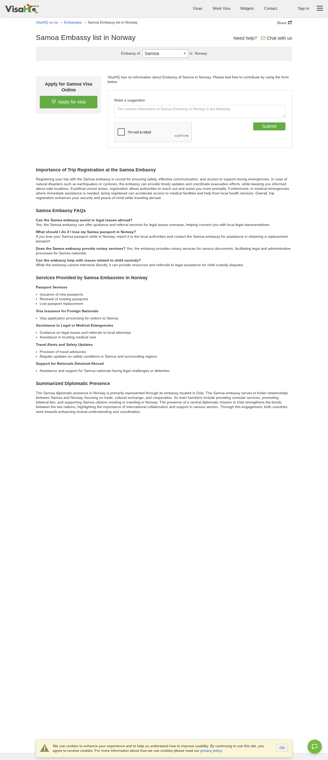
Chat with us (279, 38)
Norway (198, 53)
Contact (270, 8)
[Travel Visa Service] (22, 8)
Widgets (247, 8)
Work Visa (221, 8)
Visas (197, 8)
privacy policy (211, 750)
